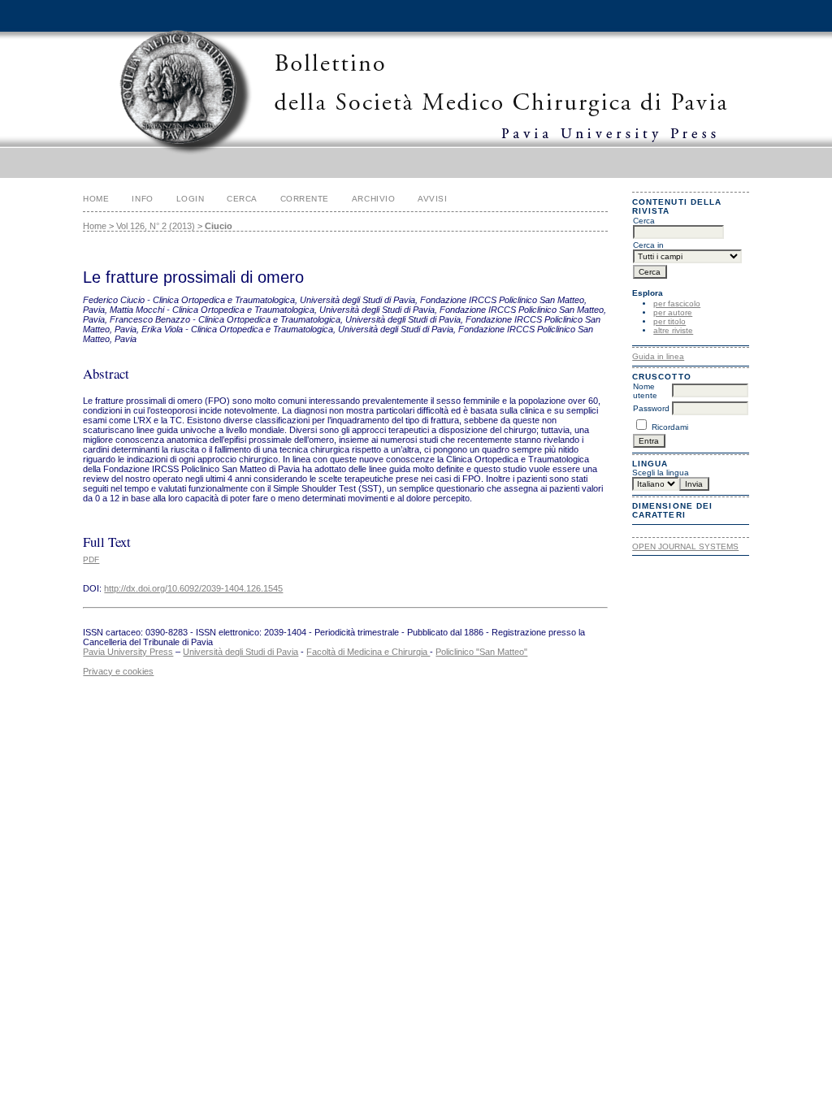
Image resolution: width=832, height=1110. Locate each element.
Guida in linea (658, 356)
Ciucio (218, 226)
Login (190, 198)
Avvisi (432, 198)
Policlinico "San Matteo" (481, 652)
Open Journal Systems (685, 546)
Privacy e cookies (118, 671)
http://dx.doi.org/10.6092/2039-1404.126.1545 (193, 588)
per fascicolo (676, 303)
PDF (91, 559)
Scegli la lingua (660, 472)
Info (142, 198)
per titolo (669, 321)
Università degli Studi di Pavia (240, 652)
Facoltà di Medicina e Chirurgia (368, 652)
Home (96, 198)
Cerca (242, 198)
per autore (672, 312)
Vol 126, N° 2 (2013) (155, 226)
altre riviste (673, 330)
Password (651, 408)
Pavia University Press (128, 652)
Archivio (373, 198)
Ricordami (670, 427)
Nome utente (645, 391)
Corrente (304, 198)
